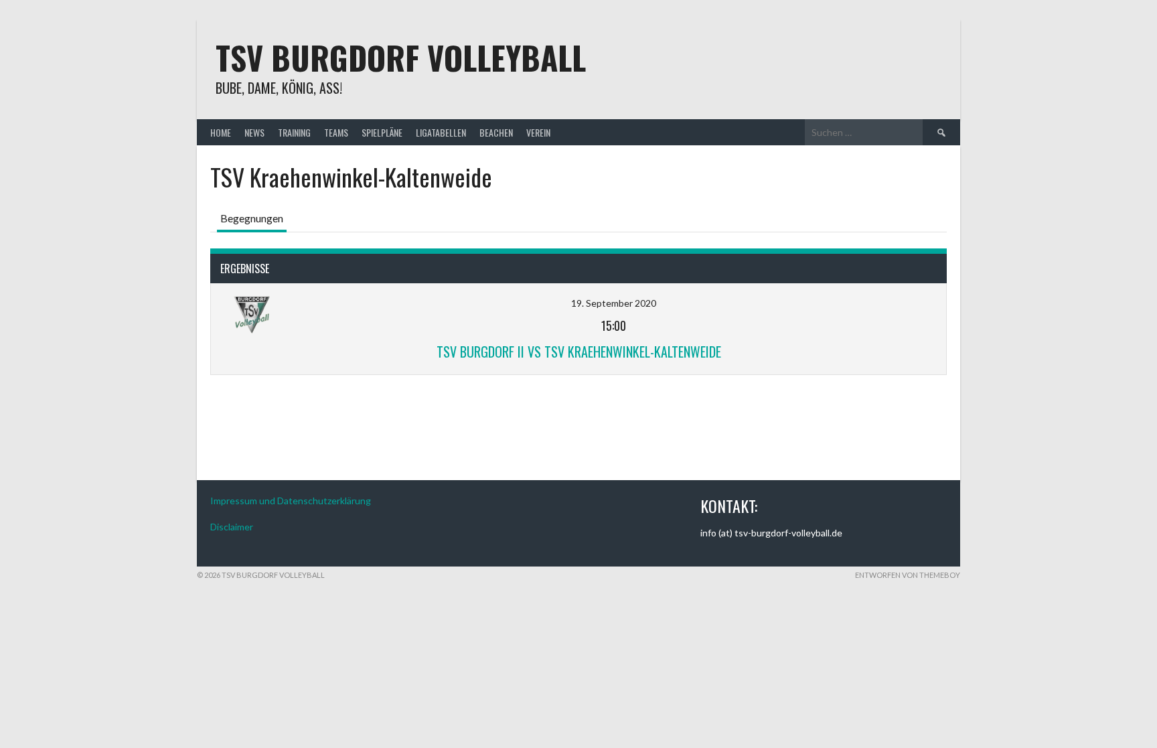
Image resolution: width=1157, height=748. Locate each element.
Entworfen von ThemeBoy (907, 575)
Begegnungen (251, 218)
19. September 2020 (613, 303)
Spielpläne (382, 132)
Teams (336, 132)
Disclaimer (231, 526)
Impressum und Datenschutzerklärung (290, 500)
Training (294, 132)
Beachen (496, 132)
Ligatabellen (441, 132)
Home (220, 132)
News (254, 132)
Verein (538, 132)
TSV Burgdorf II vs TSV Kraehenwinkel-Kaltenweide (579, 352)
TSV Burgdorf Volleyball (401, 57)
